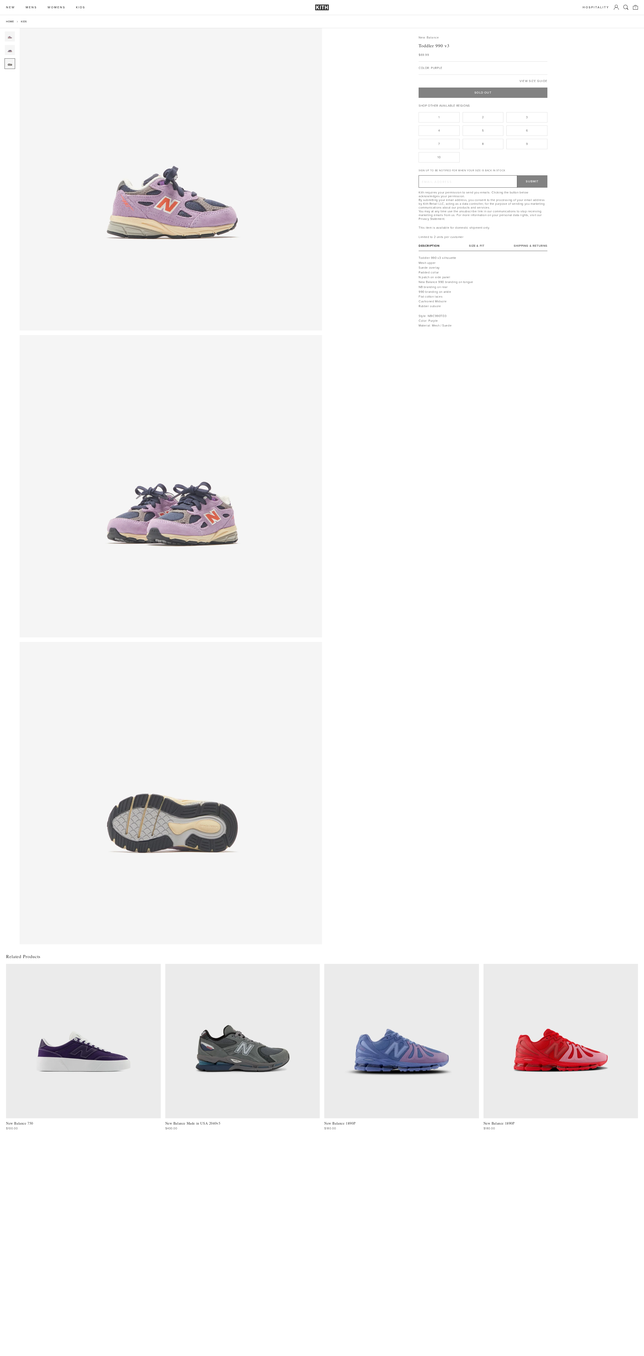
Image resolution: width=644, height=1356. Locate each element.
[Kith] (322, 7)
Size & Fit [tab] (476, 246)
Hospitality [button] (596, 7)
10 (438, 157)
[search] (625, 7)
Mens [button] (31, 7)
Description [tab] (429, 246)
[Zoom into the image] (171, 179)
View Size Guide (533, 81)
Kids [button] (80, 7)
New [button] (10, 7)
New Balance (429, 37)
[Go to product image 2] (10, 50)
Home (10, 21)
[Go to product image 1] (10, 36)
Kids (24, 21)
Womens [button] (56, 7)
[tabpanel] (483, 292)
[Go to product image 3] (10, 63)
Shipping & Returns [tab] (530, 246)
